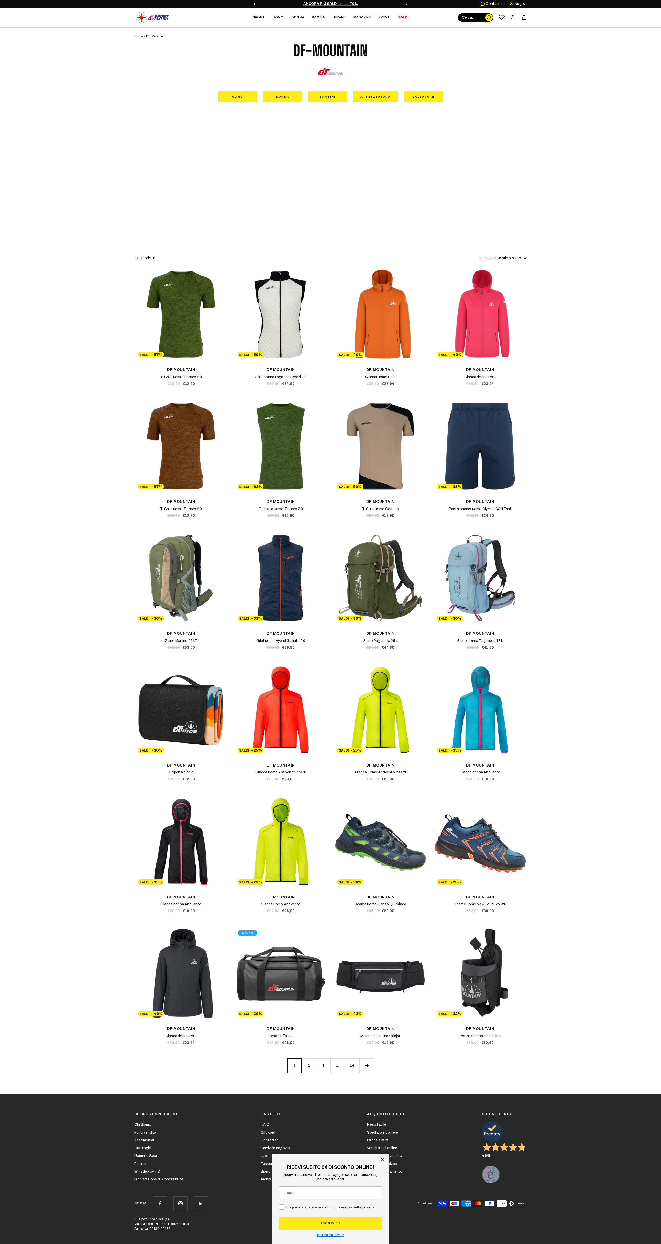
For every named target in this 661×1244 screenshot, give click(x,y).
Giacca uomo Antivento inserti (280, 772)
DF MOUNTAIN (181, 370)
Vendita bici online (382, 1148)
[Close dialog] (383, 1160)
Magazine (362, 17)
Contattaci (495, 4)
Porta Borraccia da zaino (480, 1036)
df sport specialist (156, 1114)
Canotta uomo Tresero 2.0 (281, 509)
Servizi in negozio (275, 1148)
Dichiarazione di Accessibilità (158, 1179)
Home (138, 36)
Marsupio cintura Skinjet (380, 1036)
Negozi (520, 4)
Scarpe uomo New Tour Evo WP (480, 904)
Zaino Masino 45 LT (181, 641)
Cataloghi (142, 1148)
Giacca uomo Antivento (281, 904)
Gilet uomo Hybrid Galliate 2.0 (280, 641)
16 (352, 1065)
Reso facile (376, 1124)
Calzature (423, 96)
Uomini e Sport (146, 1156)
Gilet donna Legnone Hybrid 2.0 (280, 377)
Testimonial (144, 1140)
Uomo (237, 96)
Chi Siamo (142, 1124)
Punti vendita (145, 1132)
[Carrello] (524, 17)
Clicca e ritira (378, 1140)
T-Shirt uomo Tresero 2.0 (181, 377)
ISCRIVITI (330, 1223)
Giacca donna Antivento (480, 772)
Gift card (268, 1132)
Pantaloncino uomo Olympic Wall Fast (480, 509)
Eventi (384, 17)
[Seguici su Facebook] (160, 1203)
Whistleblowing (147, 1171)
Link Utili (270, 1114)
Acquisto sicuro (385, 1114)
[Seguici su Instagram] (180, 1203)
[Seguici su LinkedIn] (201, 1203)
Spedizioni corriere (382, 1132)
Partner (140, 1164)
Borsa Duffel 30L (280, 1036)
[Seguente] (366, 1065)
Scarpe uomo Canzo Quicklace (380, 904)
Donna (282, 96)
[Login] (513, 17)
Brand (340, 17)
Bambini (327, 96)
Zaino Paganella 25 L (380, 641)
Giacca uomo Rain (380, 377)
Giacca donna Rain (480, 377)
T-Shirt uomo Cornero (380, 509)
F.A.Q (265, 1124)
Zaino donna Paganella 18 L (480, 641)
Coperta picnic (181, 772)
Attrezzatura (375, 96)
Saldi (403, 17)
